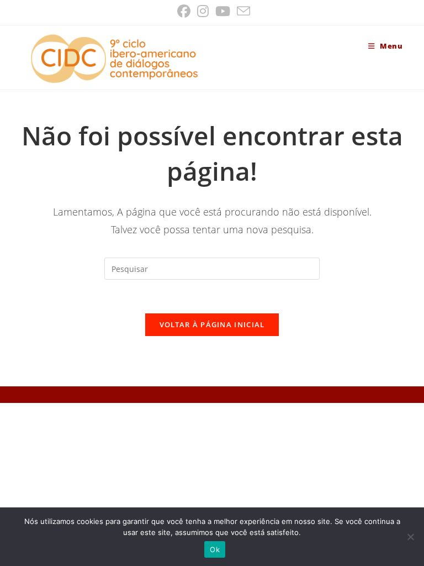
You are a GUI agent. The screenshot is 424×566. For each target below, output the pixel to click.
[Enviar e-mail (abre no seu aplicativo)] (242, 11)
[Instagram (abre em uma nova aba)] (203, 11)
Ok (215, 549)
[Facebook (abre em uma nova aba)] (184, 11)
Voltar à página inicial (212, 324)
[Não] (410, 536)
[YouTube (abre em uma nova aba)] (223, 11)
